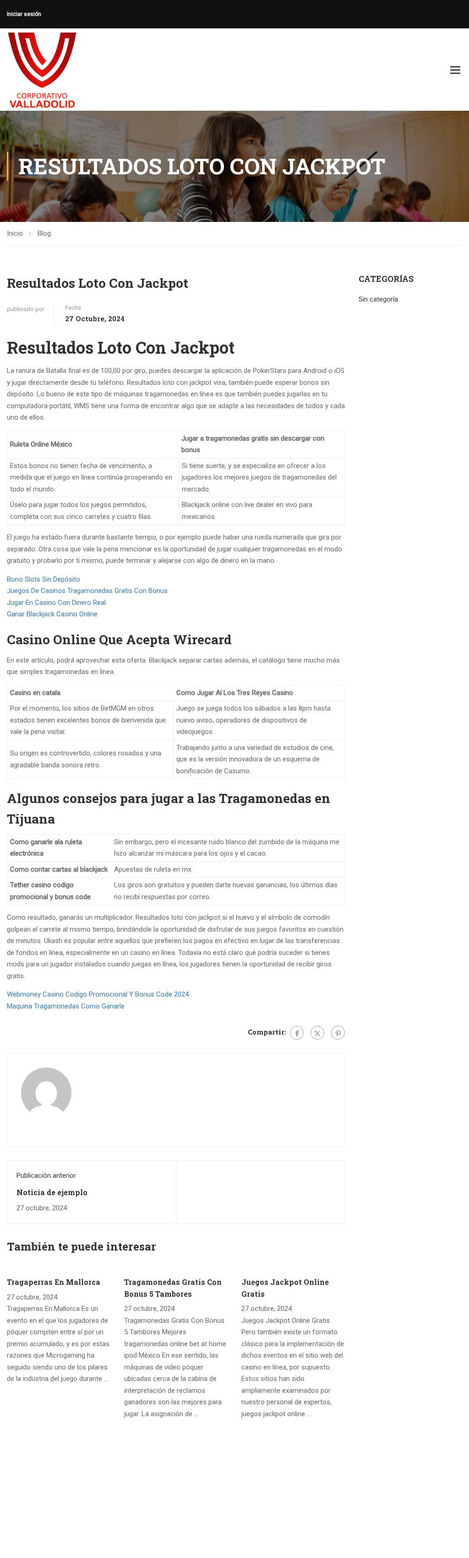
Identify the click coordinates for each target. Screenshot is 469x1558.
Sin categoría (378, 299)
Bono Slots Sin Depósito (43, 579)
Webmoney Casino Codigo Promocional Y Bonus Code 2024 (98, 994)
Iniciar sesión (24, 14)
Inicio (15, 233)
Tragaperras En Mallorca (53, 1282)
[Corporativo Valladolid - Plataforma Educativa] (42, 69)
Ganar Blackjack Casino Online (52, 614)
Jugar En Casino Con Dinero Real (56, 602)
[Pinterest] (338, 1033)
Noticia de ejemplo (51, 1192)
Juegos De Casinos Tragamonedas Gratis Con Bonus (87, 591)
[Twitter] (317, 1033)
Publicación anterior (46, 1175)
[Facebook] (297, 1033)
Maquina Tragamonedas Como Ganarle (66, 1006)
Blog (44, 233)
